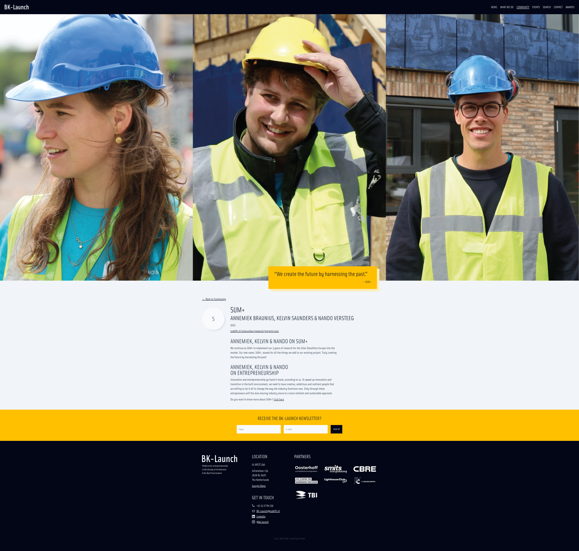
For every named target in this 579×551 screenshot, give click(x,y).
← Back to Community (214, 299)
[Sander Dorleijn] (306, 469)
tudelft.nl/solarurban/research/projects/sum (254, 331)
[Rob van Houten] (335, 481)
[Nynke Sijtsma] (365, 481)
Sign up (336, 429)
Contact (558, 7)
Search (547, 7)
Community (523, 7)
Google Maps (259, 485)
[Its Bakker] (365, 469)
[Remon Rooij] (306, 481)
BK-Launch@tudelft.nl (268, 511)
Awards (570, 7)
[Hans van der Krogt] (335, 469)
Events (536, 7)
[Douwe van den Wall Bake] (306, 494)
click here (279, 399)
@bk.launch (262, 522)
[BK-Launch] (16, 7)
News (494, 7)
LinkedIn (261, 516)
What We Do (507, 7)
